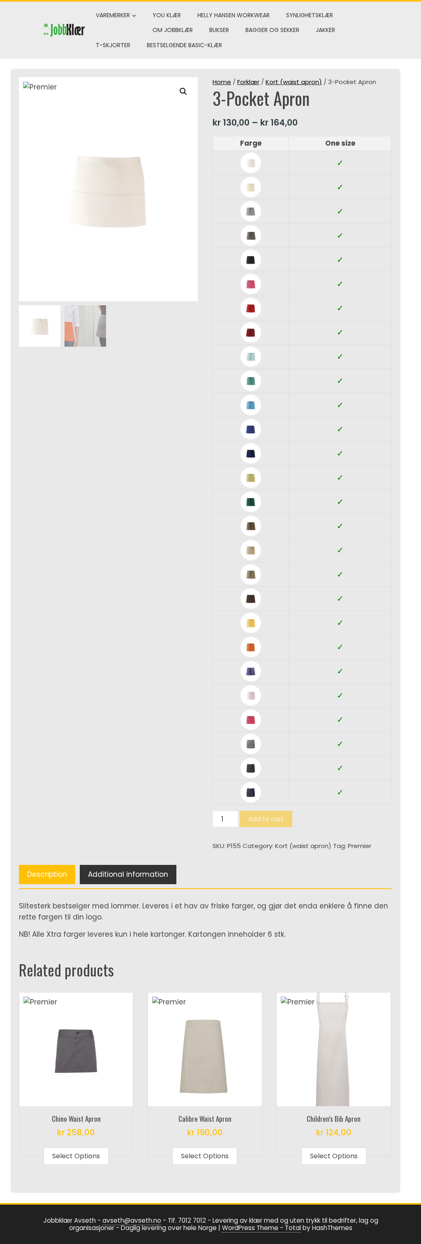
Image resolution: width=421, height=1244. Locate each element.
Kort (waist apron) (294, 82)
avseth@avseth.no (131, 1220)
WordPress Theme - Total (261, 1227)
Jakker (325, 30)
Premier (359, 846)
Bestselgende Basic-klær (184, 45)
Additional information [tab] (128, 874)
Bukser (219, 30)
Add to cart (266, 819)
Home (222, 82)
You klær (167, 15)
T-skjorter (113, 45)
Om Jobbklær (173, 30)
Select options (76, 1156)
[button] (183, 91)
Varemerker (113, 15)
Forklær (248, 82)
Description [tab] (47, 874)
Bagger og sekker (272, 30)
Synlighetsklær (309, 15)
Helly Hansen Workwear (233, 15)
